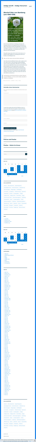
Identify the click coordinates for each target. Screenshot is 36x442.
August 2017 (7, 315)
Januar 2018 (7, 309)
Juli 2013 (6, 360)
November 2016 (7, 327)
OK (30, 441)
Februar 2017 (7, 323)
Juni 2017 (6, 318)
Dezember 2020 (7, 274)
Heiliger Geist (6, 195)
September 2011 (7, 389)
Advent (5, 185)
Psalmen (20, 205)
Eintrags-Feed (7, 220)
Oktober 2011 (7, 388)
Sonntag (11, 207)
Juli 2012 (6, 376)
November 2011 (7, 386)
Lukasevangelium (16, 199)
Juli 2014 (6, 345)
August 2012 (7, 374)
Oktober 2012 (7, 372)
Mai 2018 (6, 303)
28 (8, 174)
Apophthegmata (18, 185)
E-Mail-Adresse (7, 118)
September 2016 (8, 330)
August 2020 (7, 276)
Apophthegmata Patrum (9, 255)
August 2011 (7, 390)
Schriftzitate (7, 261)
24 (18, 172)
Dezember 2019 (7, 285)
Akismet (9, 110)
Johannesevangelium (17, 197)
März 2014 (6, 351)
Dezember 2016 (7, 326)
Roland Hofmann (7, 80)
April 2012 (6, 380)
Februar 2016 (7, 339)
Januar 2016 (7, 340)
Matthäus (14, 201)
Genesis (10, 193)
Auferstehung (22, 187)
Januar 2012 (7, 384)
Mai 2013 (6, 363)
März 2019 (6, 295)
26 (25, 172)
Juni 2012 (6, 377)
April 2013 (6, 364)
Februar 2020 (7, 282)
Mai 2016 (6, 335)
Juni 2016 (6, 334)
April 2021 (6, 272)
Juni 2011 (6, 393)
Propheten (16, 205)
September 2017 (7, 314)
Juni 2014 (6, 347)
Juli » (22, 244)
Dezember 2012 (7, 369)
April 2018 (6, 305)
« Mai (8, 244)
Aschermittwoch (15, 187)
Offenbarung (6, 203)
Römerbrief (6, 207)
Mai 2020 (6, 278)
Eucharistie (6, 191)
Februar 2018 (7, 307)
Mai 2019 (6, 293)
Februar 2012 (7, 382)
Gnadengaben (16, 193)
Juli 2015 (6, 344)
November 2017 (7, 311)
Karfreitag (24, 197)
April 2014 (6, 349)
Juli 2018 (6, 301)
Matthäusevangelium (21, 201)
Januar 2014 (7, 353)
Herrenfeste (18, 195)
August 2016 (7, 331)
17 (18, 170)
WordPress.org (7, 222)
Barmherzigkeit (7, 189)
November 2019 (7, 286)
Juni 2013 (6, 361)
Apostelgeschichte (7, 187)
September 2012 (8, 373)
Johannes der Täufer (8, 197)
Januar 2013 (7, 368)
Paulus (19, 203)
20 (5, 172)
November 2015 (7, 343)
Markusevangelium (7, 201)
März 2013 (6, 365)
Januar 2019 (7, 297)
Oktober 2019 (7, 287)
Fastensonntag (18, 191)
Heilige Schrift (12, 195)
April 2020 (6, 280)
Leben (11, 199)
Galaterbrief (6, 193)
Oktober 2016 (7, 328)
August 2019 (7, 289)
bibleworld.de (6, 436)
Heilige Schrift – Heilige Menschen (15, 6)
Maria (22, 199)
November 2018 (7, 299)
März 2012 (6, 381)
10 (18, 168)
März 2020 (7, 281)
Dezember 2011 (7, 385)
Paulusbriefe (24, 203)
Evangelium (11, 191)
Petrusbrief (6, 205)
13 (5, 170)
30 (15, 174)
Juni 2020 (6, 277)
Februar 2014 (7, 352)
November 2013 (7, 356)
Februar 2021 (7, 273)
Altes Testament (11, 185)
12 (25, 168)
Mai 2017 (6, 319)
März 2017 (6, 322)
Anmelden (6, 218)
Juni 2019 (6, 291)
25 (22, 172)
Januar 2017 (7, 324)
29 (12, 174)
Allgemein (6, 253)
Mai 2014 (6, 348)
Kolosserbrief (6, 199)
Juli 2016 (6, 332)
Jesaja (23, 195)
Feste (6, 256)
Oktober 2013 (7, 357)
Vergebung (16, 207)
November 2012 (7, 370)
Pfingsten (11, 205)
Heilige (16, 80)
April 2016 (6, 336)
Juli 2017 (6, 316)
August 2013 (7, 359)
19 (25, 170)
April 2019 (6, 294)
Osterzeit (15, 203)
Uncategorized (7, 263)
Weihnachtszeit (22, 207)
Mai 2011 (6, 394)
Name (5, 113)
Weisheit (5, 209)
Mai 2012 (6, 378)
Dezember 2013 (7, 355)
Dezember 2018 (7, 298)
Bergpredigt (13, 189)
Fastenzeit (24, 191)
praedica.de (6, 433)
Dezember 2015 (7, 341)
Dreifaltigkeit (19, 189)
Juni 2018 (6, 302)
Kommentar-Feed (8, 221)
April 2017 (6, 320)
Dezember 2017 (7, 310)
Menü (30, 6)
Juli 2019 (6, 290)
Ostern (11, 203)
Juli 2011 (6, 392)
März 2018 (6, 306)
